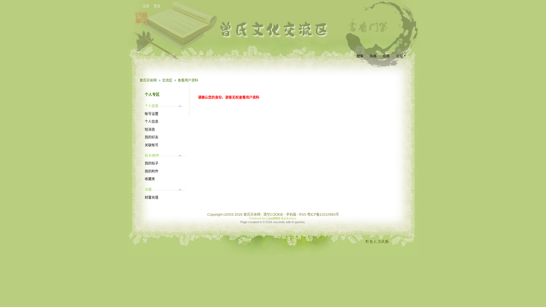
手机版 (291, 215)
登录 (157, 6)
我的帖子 (151, 163)
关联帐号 (151, 145)
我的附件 (151, 171)
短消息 (150, 130)
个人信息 (151, 122)
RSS (302, 215)
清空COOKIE (273, 215)
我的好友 (151, 137)
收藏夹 (150, 179)
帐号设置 (151, 114)
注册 (145, 6)
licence (291, 218)
